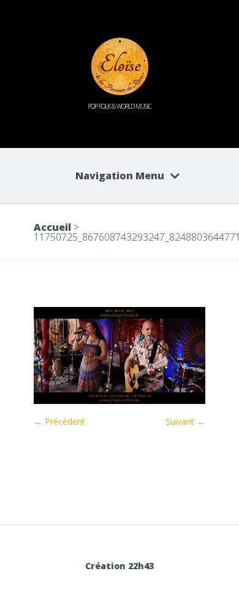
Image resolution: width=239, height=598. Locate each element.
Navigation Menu (119, 175)
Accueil (52, 227)
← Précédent (59, 421)
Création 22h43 (119, 566)
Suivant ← (185, 421)
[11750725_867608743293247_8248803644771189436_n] (119, 400)
